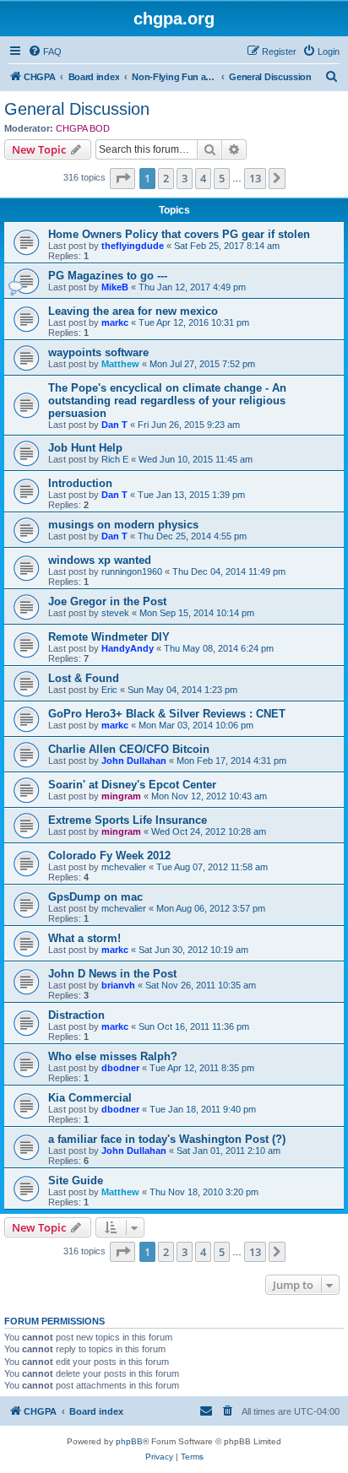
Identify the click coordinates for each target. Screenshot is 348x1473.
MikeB (114, 287)
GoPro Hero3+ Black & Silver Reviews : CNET (166, 713)
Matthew (120, 364)
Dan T (114, 425)
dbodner (120, 1068)
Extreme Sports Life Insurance (127, 820)
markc (114, 322)
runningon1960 (131, 571)
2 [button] (166, 178)
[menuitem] (45, 51)
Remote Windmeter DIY (109, 637)
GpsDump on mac (95, 897)
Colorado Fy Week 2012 (109, 855)
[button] (122, 178)
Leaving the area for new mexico (133, 311)
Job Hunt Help (85, 447)
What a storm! (84, 938)
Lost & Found (83, 678)
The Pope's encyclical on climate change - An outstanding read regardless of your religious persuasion (167, 401)
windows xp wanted (99, 560)
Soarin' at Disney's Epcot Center (132, 784)
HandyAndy (127, 648)
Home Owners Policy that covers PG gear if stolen (179, 234)
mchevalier (123, 867)
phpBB (129, 1441)
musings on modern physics (123, 524)
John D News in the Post (112, 973)
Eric (109, 690)
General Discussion (77, 109)
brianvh (118, 985)
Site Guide (75, 1180)
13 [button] (255, 178)
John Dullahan (133, 760)
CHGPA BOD (83, 128)
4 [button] (203, 178)
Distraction (76, 1015)
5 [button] (222, 178)
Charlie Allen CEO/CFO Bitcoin (128, 749)
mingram (121, 796)
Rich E (114, 459)
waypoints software (98, 352)
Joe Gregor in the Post (107, 601)
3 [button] (185, 178)
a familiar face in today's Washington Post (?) (166, 1139)
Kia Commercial (90, 1097)
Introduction (80, 483)
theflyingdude (132, 246)
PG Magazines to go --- (107, 275)
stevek (115, 613)
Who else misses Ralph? (112, 1056)
